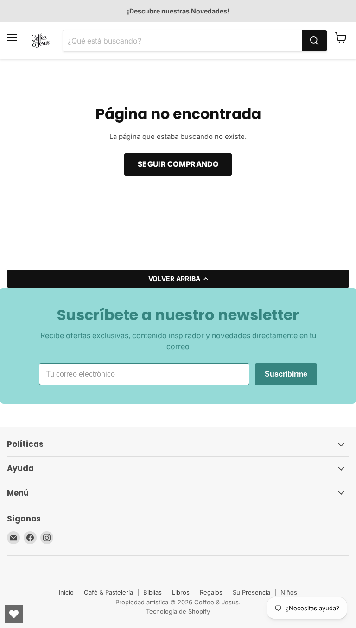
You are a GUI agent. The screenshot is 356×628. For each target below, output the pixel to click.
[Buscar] (314, 40)
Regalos (211, 592)
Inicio (66, 592)
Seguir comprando (178, 164)
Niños (288, 592)
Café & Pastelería (108, 592)
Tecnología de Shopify (178, 611)
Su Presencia (251, 592)
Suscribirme (286, 374)
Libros (181, 592)
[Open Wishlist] (14, 614)
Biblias (152, 592)
